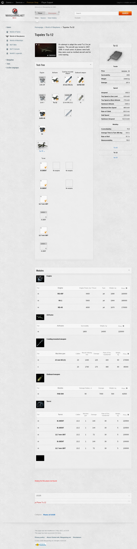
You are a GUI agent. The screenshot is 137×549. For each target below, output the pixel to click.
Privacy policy (40, 537)
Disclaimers (77, 537)
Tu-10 (115, 147)
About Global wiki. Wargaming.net (59, 537)
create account (130, 2)
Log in (119, 2)
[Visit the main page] (15, 13)
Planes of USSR (49, 515)
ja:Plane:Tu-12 (40, 502)
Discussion (52, 13)
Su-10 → (42, 151)
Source (43, 18)
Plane (40, 13)
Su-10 (115, 157)
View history (52, 18)
